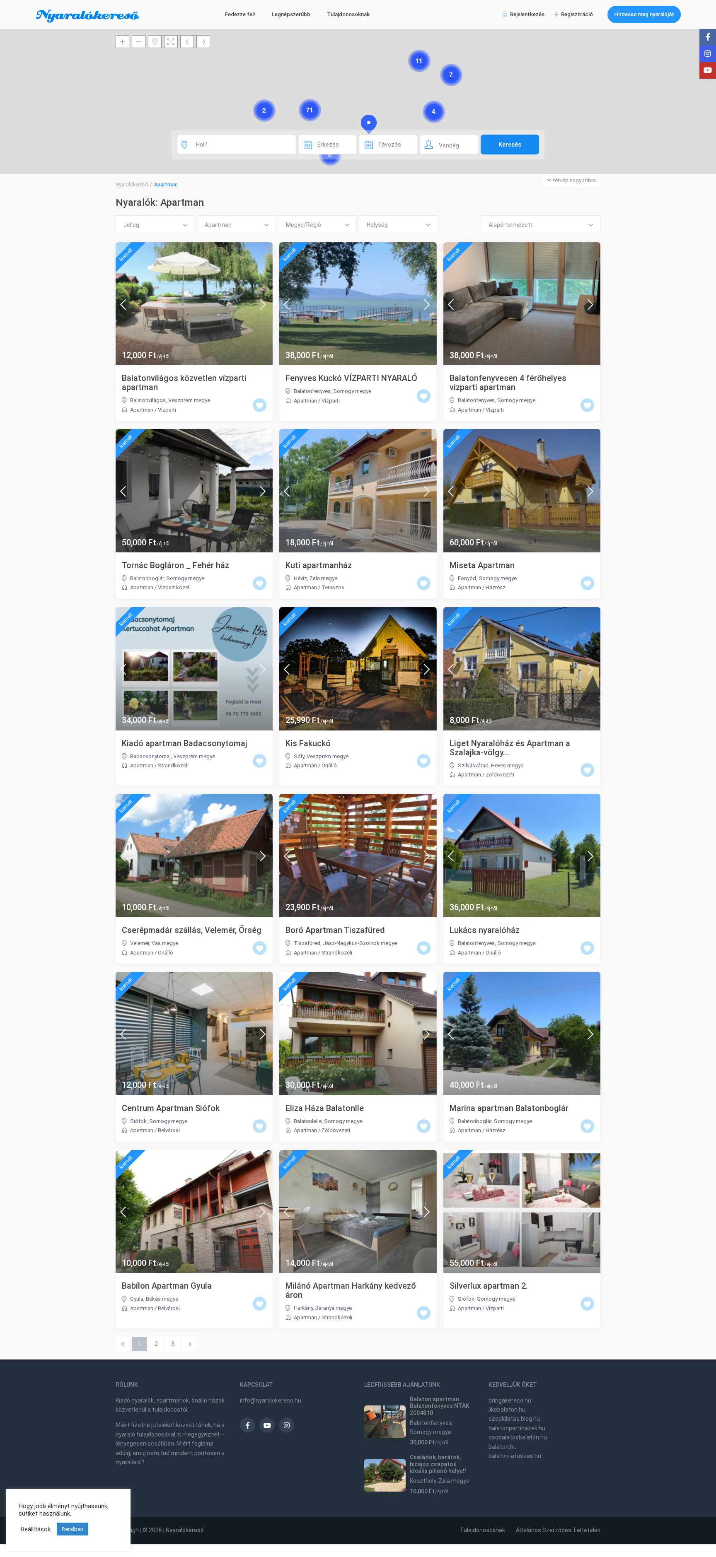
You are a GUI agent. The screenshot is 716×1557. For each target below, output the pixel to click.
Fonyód (467, 578)
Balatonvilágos (148, 400)
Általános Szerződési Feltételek (558, 1530)
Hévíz (300, 578)
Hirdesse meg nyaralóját (644, 14)
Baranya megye (333, 1308)
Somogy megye (352, 391)
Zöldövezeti (500, 774)
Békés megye (162, 1299)
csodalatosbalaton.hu (518, 1437)
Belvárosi (169, 1130)
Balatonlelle (308, 1121)
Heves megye (507, 765)
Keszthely (423, 1480)
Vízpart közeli (174, 587)
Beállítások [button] (36, 1529)
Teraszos (333, 587)
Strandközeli (173, 765)
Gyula (136, 1299)
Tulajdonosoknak (348, 14)
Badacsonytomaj (150, 756)
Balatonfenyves (312, 391)
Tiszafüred (307, 943)
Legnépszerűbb (291, 14)
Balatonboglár (147, 578)
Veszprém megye (189, 400)
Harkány (303, 1308)
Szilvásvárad (473, 765)
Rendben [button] (72, 1529)
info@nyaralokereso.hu (270, 1400)
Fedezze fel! (240, 14)
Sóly (299, 756)
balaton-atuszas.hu (515, 1456)
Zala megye (323, 578)
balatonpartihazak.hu (517, 1428)
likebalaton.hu (507, 1409)
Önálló (329, 765)
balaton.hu (503, 1447)
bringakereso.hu (510, 1400)
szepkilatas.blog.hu (514, 1418)
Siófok (138, 1121)
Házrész (496, 587)
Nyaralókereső (132, 185)
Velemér (139, 943)
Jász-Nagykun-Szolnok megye (360, 943)
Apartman (141, 410)
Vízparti (167, 410)
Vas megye (165, 943)
